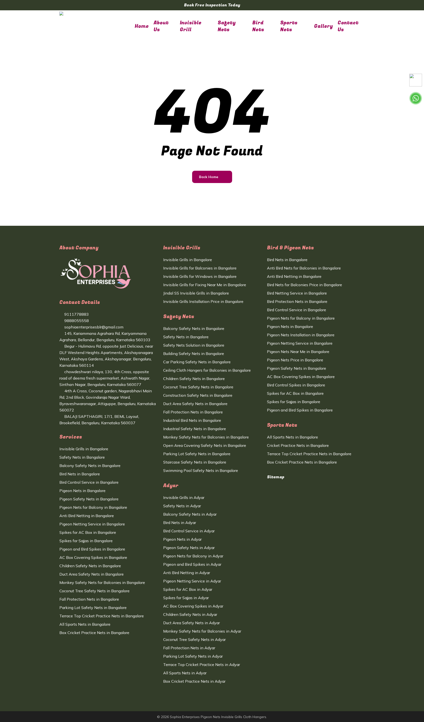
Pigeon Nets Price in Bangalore (295, 359)
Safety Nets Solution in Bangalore (193, 345)
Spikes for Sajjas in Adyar (186, 597)
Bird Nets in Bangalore (79, 473)
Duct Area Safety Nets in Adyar (191, 622)
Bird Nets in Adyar (179, 522)
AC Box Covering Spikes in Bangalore (93, 557)
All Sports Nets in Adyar (185, 672)
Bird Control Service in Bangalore (89, 482)
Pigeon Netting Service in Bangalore (92, 524)
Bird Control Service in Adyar (189, 530)
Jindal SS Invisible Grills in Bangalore (196, 293)
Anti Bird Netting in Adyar (186, 572)
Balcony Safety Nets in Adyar (190, 514)
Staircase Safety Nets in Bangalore (194, 462)
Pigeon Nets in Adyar (182, 539)
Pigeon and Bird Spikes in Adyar (192, 564)
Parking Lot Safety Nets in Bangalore (93, 607)
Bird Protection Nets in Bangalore (297, 301)
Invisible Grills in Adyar (183, 497)
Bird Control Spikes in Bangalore (296, 384)
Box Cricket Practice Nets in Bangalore (94, 632)
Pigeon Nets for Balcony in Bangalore (93, 507)
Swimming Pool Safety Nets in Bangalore (200, 470)
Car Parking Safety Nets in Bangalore (197, 361)
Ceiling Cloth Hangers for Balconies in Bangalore (207, 370)
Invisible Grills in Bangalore (83, 448)
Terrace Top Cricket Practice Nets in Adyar (201, 664)
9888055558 (76, 320)
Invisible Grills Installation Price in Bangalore (203, 301)
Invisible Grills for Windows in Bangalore (200, 276)
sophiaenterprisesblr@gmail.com (93, 327)
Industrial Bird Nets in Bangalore (192, 420)
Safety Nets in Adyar (182, 505)
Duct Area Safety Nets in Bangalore (91, 574)
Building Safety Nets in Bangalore (193, 353)
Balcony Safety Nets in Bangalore (89, 465)
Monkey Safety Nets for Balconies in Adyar (202, 631)
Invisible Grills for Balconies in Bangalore (200, 268)
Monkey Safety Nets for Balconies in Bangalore (102, 582)
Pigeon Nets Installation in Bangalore (300, 334)
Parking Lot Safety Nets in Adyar (193, 656)
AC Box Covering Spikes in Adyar (193, 606)
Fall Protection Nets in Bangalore (89, 599)
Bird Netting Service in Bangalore (297, 293)
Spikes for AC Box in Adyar (187, 589)
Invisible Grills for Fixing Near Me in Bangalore (204, 284)
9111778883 (76, 314)
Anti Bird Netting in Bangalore (86, 515)
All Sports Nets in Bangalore (84, 624)
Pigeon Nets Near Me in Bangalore (298, 351)
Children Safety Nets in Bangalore (90, 565)
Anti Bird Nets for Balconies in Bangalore (304, 268)
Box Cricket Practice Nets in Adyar (194, 681)
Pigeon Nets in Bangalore (82, 490)
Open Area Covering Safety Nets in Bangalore (204, 445)
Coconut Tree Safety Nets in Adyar (194, 639)
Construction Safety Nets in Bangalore (197, 395)
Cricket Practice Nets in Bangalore (298, 445)
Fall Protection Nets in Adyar (189, 647)
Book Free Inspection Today (212, 5)
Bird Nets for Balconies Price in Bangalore (304, 284)
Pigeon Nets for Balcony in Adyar (193, 555)
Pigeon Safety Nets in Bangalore (89, 498)
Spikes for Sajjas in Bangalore (86, 540)
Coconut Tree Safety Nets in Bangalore (94, 590)
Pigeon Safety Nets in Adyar (189, 547)
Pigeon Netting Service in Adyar (192, 581)
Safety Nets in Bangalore (82, 457)
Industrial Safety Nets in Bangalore (194, 428)
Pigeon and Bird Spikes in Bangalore (92, 549)
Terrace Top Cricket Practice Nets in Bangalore (101, 615)
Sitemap (275, 477)
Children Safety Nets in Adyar (190, 614)
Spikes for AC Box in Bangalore (87, 532)
